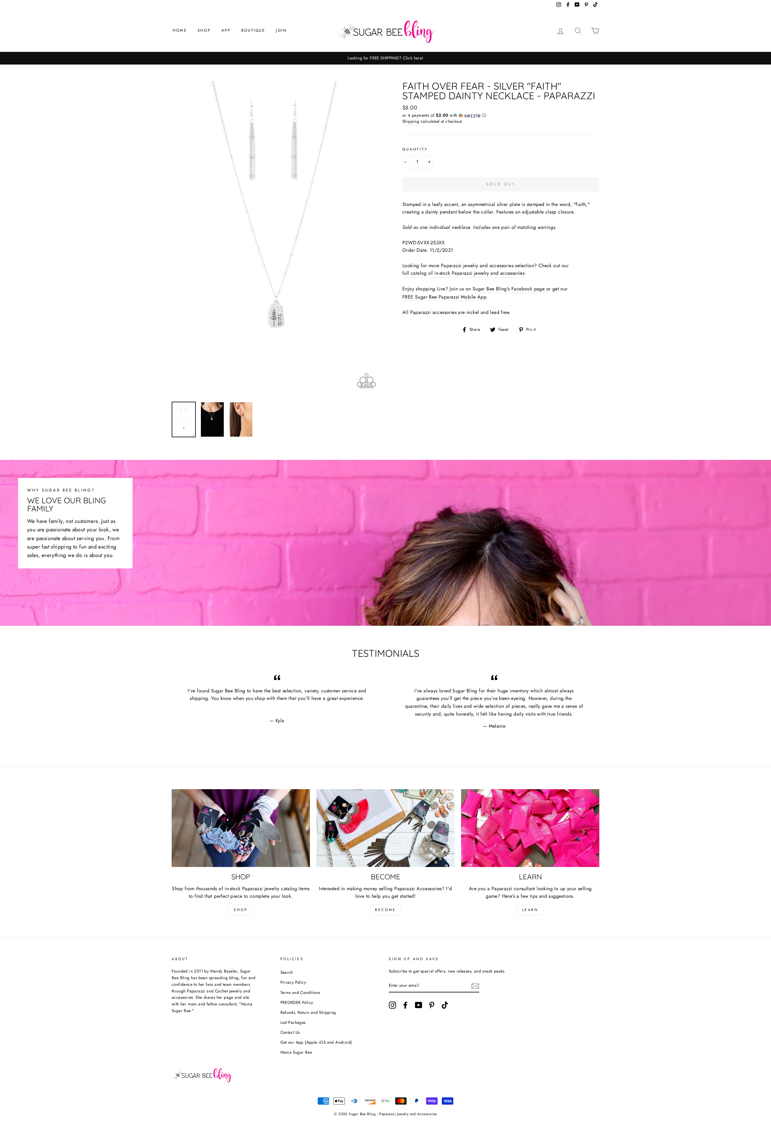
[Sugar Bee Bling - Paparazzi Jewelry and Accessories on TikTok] (444, 1005)
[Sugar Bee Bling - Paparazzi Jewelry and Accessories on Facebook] (405, 1005)
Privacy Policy (293, 982)
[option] (385, 58)
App (226, 30)
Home (180, 30)
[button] (500, 115)
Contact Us (290, 1032)
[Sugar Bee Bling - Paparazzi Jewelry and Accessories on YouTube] (418, 1005)
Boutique (253, 30)
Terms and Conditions (300, 992)
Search (286, 972)
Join (281, 30)
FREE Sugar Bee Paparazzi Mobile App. (445, 296)
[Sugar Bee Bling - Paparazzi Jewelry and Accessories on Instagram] (392, 1005)
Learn (530, 910)
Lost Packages (293, 1022)
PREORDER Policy (296, 1002)
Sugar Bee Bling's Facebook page (509, 288)
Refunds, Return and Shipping (308, 1012)
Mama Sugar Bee (296, 1052)
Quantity (415, 149)
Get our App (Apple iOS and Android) (316, 1042)
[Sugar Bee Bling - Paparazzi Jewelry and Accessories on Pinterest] (431, 1005)
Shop (204, 30)
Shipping (410, 121)
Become (385, 910)
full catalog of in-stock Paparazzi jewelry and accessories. (464, 273)
